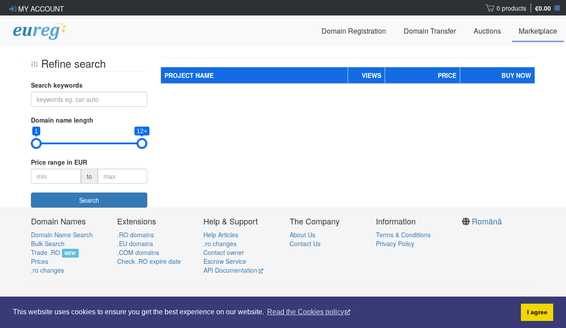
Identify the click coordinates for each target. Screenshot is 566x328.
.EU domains (135, 243)
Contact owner (223, 252)
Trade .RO (45, 252)
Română (487, 221)
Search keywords (57, 85)
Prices (39, 261)
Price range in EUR (59, 162)
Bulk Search (48, 243)
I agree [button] (537, 312)
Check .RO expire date (149, 261)
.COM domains (138, 252)
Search (89, 200)
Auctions (487, 31)
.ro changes (47, 270)
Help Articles (220, 234)
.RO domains (135, 234)
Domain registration (353, 31)
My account (40, 8)
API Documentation (230, 270)
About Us (302, 234)
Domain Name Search (62, 234)
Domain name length (62, 120)
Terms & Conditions (403, 234)
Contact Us (305, 243)
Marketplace (538, 31)
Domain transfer (430, 31)
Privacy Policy (395, 243)
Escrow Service (224, 261)
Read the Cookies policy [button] (305, 312)
